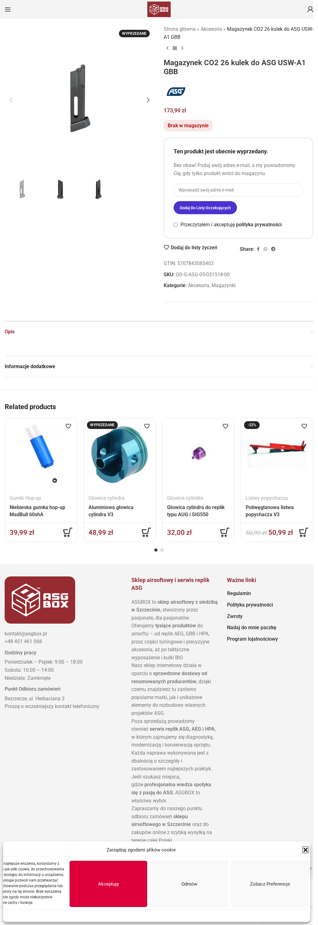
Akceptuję (108, 884)
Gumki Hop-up (25, 498)
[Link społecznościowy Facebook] (258, 249)
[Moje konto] (310, 9)
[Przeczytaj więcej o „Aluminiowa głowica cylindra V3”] (146, 532)
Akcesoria (211, 29)
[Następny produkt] (182, 48)
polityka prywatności (259, 225)
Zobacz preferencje (270, 884)
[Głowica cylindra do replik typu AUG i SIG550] (198, 454)
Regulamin (239, 593)
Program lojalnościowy (252, 639)
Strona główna (180, 29)
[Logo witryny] (159, 9)
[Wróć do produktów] (175, 48)
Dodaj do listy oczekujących (205, 207)
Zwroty (235, 616)
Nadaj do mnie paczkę (251, 627)
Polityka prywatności (250, 605)
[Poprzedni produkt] (167, 48)
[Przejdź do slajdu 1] (155, 550)
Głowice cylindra (107, 498)
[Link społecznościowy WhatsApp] (265, 249)
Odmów (189, 884)
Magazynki (223, 285)
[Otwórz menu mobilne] (8, 9)
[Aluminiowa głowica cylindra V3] (120, 454)
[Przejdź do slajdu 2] (162, 550)
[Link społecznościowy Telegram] (273, 249)
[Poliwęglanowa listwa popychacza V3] (277, 454)
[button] (305, 850)
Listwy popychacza (267, 498)
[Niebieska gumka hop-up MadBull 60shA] (41, 454)
